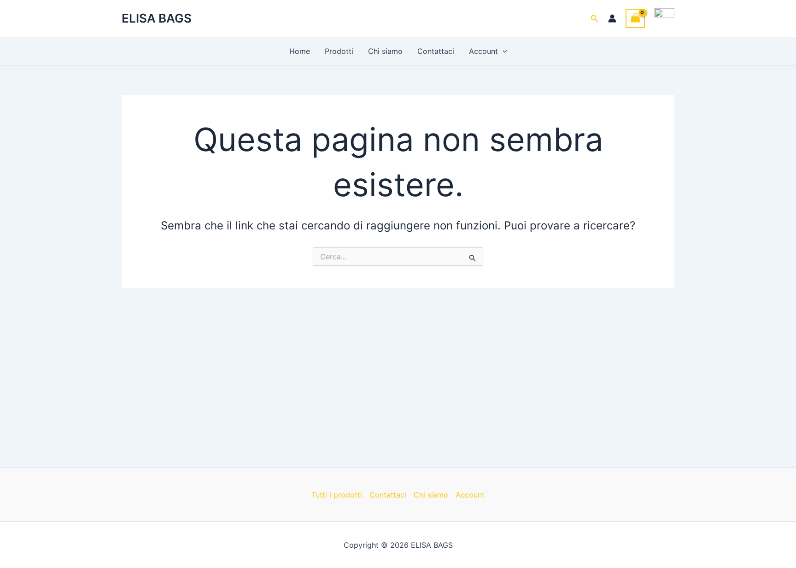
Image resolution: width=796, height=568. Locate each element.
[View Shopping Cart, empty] (635, 18)
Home (299, 51)
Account (483, 51)
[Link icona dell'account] (612, 18)
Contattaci (435, 51)
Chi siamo (385, 51)
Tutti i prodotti (336, 494)
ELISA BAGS (157, 18)
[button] (595, 18)
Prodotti (339, 51)
